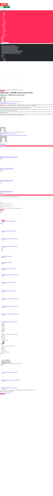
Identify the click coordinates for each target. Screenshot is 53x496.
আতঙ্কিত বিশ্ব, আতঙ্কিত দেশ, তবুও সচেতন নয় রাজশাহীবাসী (8, 221)
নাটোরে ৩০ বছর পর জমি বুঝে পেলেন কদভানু (6, 168)
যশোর (4, 32)
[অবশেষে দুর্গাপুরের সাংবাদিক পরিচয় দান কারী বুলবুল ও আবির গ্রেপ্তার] (6, 371)
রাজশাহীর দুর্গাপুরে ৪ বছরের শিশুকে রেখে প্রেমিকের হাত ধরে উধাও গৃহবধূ (10, 48)
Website (1, 206)
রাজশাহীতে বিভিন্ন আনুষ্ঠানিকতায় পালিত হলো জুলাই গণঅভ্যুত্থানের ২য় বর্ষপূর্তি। (10, 52)
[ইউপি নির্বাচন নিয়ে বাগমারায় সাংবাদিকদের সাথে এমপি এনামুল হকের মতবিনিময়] (6, 379)
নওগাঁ (3, 16)
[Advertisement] (26, 67)
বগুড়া (3, 33)
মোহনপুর (4, 21)
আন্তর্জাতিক (3, 37)
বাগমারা (4, 19)
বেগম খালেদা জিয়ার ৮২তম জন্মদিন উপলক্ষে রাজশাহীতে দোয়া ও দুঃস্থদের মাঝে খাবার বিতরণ (12, 50)
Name (1, 203)
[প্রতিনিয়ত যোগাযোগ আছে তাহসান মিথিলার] (6, 261)
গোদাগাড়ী (4, 13)
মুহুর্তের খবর (4, 35)
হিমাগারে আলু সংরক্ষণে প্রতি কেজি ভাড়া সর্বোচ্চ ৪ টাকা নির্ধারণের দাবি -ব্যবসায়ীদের (11, 53)
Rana (2, 344)
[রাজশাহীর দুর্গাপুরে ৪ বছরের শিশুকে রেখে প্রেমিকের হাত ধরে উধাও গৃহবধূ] (6, 313)
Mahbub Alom (3, 338)
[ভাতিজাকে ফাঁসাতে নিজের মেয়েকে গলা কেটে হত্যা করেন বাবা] (7, 155)
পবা (3, 17)
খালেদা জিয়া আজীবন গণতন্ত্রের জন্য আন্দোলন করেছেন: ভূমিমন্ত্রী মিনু (9, 49)
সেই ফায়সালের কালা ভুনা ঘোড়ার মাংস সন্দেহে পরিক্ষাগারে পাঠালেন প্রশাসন (10, 46)
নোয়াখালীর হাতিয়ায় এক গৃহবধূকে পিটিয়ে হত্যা (7, 256)
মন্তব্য (2, 250)
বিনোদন (2, 39)
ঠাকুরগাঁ (4, 29)
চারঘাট (4, 14)
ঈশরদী (4, 22)
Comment (1, 202)
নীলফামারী (4, 30)
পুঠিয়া (3, 18)
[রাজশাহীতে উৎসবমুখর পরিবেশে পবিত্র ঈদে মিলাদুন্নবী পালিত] (6, 230)
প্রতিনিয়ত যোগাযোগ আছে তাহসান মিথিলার (6, 262)
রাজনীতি (2, 40)
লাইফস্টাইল (3, 41)
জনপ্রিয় (2, 248)
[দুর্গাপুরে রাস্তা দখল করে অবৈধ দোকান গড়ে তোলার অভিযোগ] (6, 267)
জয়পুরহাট (4, 28)
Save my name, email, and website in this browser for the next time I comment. (11, 208)
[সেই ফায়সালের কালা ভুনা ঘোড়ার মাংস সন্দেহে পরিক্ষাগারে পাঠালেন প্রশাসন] (6, 237)
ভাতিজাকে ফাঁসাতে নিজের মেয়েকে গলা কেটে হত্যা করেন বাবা (8, 157)
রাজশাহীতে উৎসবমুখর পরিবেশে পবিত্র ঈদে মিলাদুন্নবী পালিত (9, 45)
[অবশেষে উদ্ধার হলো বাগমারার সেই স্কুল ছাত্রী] (7, 179)
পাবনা (3, 20)
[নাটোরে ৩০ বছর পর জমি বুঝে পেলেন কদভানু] (7, 167)
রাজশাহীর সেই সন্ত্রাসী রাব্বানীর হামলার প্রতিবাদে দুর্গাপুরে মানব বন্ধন (9, 387)
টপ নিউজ (4, 34)
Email (1, 205)
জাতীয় (4, 36)
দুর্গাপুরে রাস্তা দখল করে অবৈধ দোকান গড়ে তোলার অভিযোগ (8, 268)
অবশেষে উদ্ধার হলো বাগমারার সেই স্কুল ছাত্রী (6, 180)
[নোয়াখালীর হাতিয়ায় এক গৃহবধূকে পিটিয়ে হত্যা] (6, 255)
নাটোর (4, 24)
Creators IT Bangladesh (10, 391)
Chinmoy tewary (4, 350)
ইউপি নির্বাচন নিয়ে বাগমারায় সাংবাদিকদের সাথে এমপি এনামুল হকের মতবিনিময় (11, 380)
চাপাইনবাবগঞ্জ (4, 23)
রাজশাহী (4, 12)
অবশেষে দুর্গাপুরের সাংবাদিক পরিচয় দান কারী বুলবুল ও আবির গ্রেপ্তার (9, 372)
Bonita (2, 332)
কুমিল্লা (4, 27)
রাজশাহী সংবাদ (3, 11)
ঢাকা (3, 26)
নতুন (2, 249)
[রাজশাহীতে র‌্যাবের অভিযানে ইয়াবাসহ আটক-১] (7, 190)
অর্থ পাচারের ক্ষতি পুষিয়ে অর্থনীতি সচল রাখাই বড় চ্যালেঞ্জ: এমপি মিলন (10, 47)
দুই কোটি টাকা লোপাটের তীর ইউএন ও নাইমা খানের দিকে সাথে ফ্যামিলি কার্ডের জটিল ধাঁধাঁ (12, 51)
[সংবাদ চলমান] (5, 7)
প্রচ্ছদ (2, 10)
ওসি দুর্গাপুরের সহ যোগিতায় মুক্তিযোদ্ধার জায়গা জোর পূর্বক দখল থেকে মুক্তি (10, 274)
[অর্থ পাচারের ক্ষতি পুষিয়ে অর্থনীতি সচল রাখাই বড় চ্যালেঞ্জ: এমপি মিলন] (6, 245)
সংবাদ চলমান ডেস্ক (8, 101)
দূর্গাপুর (4, 15)
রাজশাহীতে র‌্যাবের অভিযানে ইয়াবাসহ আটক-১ (6, 191)
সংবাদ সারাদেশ (3, 25)
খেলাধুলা (3, 38)
